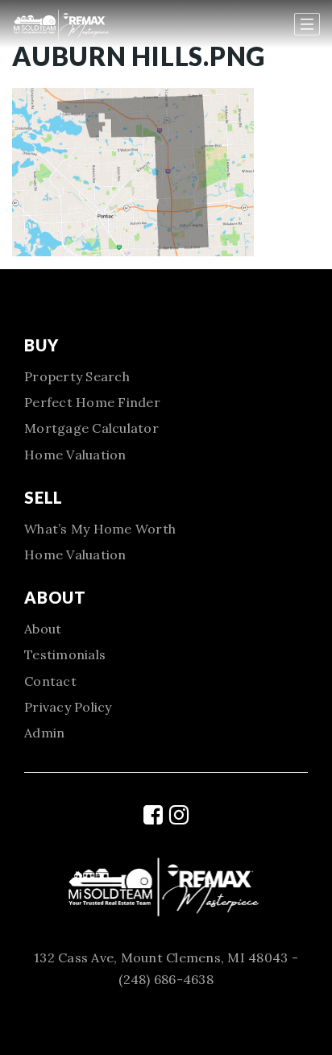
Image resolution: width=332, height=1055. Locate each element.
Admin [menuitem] (44, 733)
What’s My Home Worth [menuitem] (100, 529)
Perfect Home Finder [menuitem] (92, 402)
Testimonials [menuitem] (65, 654)
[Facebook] (153, 815)
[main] (166, 128)
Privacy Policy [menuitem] (68, 707)
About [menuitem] (42, 629)
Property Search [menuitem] (77, 376)
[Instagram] (179, 815)
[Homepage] (89, 24)
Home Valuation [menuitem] (75, 455)
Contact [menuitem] (50, 681)
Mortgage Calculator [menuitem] (91, 428)
